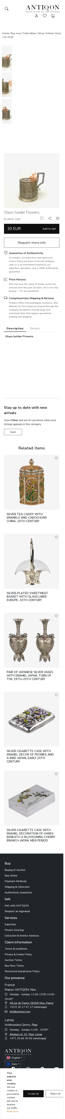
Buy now (16, 33)
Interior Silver (53, 33)
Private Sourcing (14, 930)
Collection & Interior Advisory (22, 936)
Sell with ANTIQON (17, 905)
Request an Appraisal (17, 911)
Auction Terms (13, 960)
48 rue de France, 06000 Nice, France (32, 1003)
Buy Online (11, 875)
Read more (12, 1111)
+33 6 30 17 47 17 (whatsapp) (28, 1007)
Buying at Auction (15, 870)
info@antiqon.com (20, 1011)
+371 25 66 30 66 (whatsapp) (28, 1038)
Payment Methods (16, 881)
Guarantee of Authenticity (26, 253)
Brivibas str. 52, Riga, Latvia (26, 1034)
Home (5, 33)
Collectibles (29, 33)
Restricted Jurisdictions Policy (22, 971)
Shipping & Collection (17, 887)
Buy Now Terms (14, 966)
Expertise (10, 924)
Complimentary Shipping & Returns (31, 298)
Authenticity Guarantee (18, 892)
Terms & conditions (16, 949)
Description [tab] (15, 328)
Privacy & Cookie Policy (18, 954)
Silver (41, 33)
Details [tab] (35, 328)
